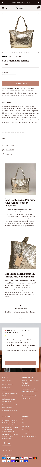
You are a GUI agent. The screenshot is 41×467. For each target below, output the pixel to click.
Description (6, 102)
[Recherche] (7, 8)
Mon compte (26, 430)
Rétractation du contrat (9, 410)
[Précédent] (3, 52)
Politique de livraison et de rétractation (9, 406)
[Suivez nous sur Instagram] (9, 443)
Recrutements (6, 381)
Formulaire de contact (31, 391)
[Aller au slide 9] (26, 52)
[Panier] (38, 8)
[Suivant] (38, 52)
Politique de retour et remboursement (8, 400)
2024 (12, 450)
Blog (23, 423)
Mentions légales (7, 384)
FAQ (23, 419)
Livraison (9, 154)
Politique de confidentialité (6, 389)
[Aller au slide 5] (19, 52)
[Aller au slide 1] (12, 52)
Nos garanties (10, 149)
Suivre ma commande (29, 436)
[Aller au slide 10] (28, 52)
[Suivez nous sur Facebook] (4, 443)
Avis (3, 138)
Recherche (25, 426)
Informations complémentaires (13, 133)
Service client (10, 145)
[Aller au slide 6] (21, 52)
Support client (26, 433)
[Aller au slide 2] (14, 52)
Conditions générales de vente (9, 394)
